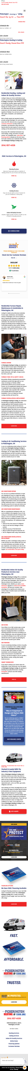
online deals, (20, 135)
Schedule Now (5, 52)
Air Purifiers (5, 643)
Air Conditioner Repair (8, 491)
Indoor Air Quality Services (14, 1038)
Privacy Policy (19, 1067)
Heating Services (14, 1033)
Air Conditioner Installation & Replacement (11, 537)
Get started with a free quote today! (15, 549)
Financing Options (14, 1044)
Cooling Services (14, 1036)
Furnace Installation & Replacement (13, 398)
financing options (5, 137)
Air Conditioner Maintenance (10, 509)
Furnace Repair (6, 363)
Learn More (14, 426)
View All (14, 176)
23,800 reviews (16, 268)
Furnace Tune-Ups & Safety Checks (12, 377)
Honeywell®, (4, 671)
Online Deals (14, 1041)
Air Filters (4, 625)
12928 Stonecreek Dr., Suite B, (14, 1023)
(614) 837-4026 (5, 4)
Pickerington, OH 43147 (14, 1024)
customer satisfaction (6, 123)
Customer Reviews (14, 1046)
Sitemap (16, 1069)
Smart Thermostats (7, 662)
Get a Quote (4, 36)
